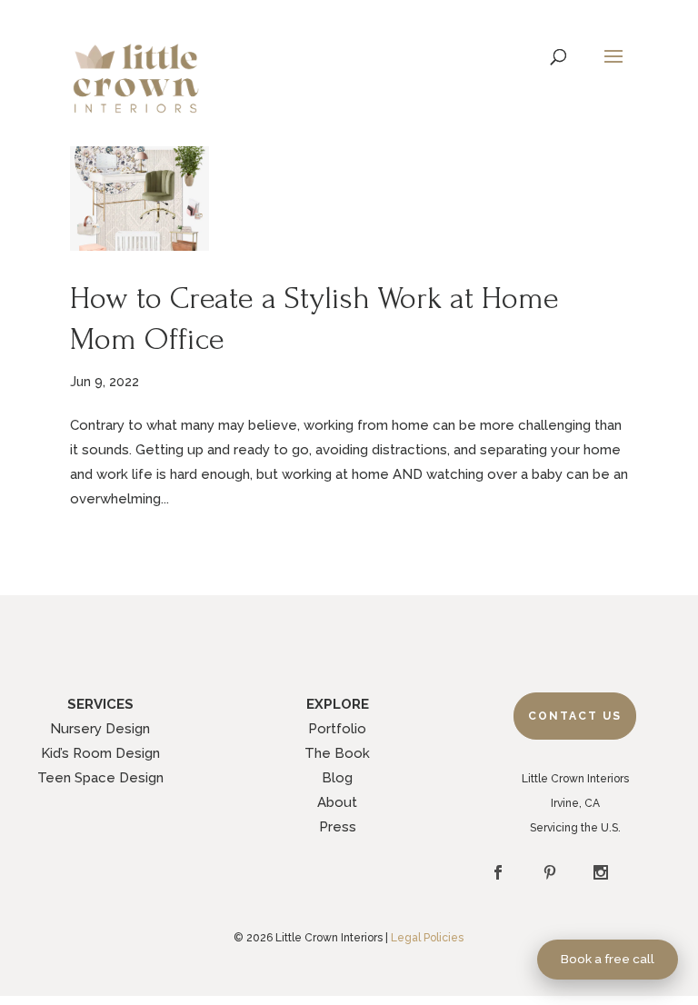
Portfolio (337, 729)
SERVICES (100, 704)
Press (337, 827)
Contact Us (575, 716)
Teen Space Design (100, 778)
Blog (337, 778)
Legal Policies (427, 937)
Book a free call (607, 958)
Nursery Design (100, 729)
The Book (337, 753)
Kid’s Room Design (100, 753)
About (337, 802)
